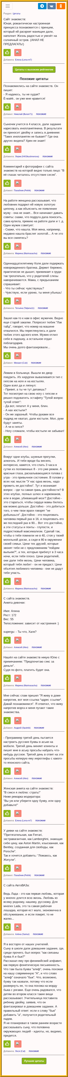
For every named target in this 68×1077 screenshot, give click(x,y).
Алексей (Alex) (21, 447)
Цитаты (16, 13)
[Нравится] (7, 52)
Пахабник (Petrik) (22, 190)
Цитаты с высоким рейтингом (34, 69)
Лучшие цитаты (34, 1060)
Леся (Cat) (20, 1051)
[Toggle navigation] (8, 6)
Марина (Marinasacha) (26, 253)
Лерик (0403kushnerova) (27, 156)
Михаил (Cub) (21, 363)
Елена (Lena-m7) (23, 60)
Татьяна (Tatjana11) (24, 308)
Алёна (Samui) (22, 934)
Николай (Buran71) (23, 114)
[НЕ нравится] (17, 52)
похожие (41, 113)
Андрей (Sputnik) (22, 728)
